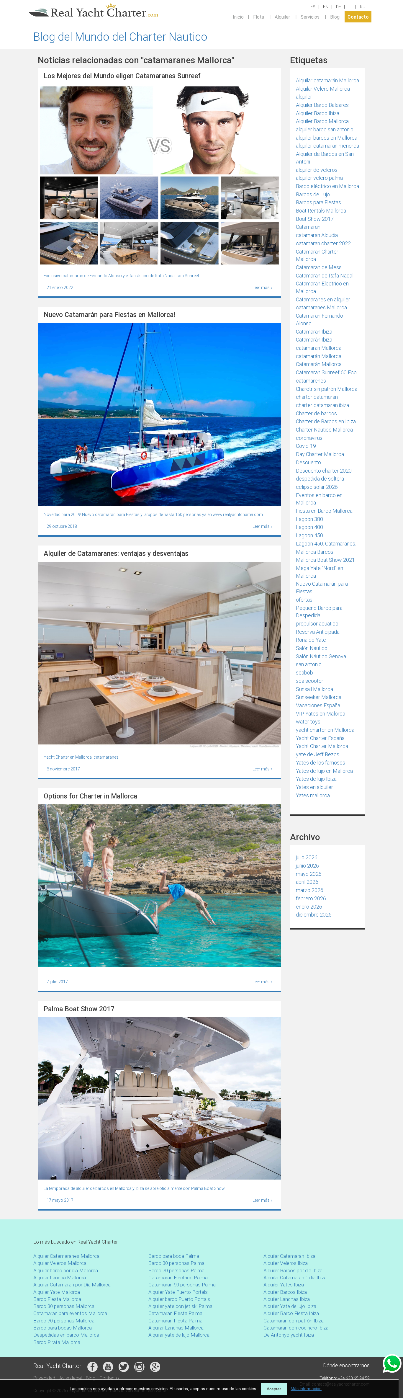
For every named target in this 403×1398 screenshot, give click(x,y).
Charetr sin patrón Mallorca (326, 389)
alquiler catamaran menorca (327, 146)
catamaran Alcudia (317, 235)
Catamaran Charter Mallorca (317, 255)
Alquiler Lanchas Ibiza (286, 1299)
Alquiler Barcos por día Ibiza (292, 1270)
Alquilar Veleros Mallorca (59, 1263)
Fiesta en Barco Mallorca (324, 511)
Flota (258, 16)
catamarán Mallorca (318, 356)
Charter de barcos (316, 413)
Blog (335, 16)
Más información (306, 1388)
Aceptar (274, 1388)
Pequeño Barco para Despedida (319, 612)
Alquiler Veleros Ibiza (285, 1263)
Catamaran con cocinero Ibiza (295, 1328)
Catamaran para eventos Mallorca (70, 1313)
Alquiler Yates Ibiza (283, 1285)
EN (325, 6)
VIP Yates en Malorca (320, 714)
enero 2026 (309, 907)
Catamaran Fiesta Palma (175, 1313)
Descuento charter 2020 (324, 471)
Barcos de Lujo (313, 194)
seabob (304, 672)
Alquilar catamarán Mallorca (327, 80)
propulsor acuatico (317, 623)
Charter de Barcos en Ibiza (326, 421)
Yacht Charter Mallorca (322, 746)
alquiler (304, 97)
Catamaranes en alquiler (323, 299)
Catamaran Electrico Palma (178, 1278)
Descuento (308, 462)
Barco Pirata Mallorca (56, 1342)
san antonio (309, 664)
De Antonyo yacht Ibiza (288, 1335)
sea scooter (309, 681)
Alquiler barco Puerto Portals (179, 1299)
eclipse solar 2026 (317, 487)
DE (338, 6)
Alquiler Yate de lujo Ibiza (289, 1306)
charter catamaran (317, 397)
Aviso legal (70, 1378)
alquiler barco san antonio (324, 129)
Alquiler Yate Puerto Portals (178, 1292)
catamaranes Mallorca (321, 307)
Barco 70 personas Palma (176, 1270)
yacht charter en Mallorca (325, 730)
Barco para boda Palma (173, 1256)
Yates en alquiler (314, 787)
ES (312, 6)
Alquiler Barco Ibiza (317, 113)
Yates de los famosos (320, 763)
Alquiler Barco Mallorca (322, 121)
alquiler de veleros (317, 170)
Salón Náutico (311, 648)
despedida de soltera (320, 479)
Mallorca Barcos (314, 552)
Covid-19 (306, 446)
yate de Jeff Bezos (317, 754)
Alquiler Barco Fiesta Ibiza (291, 1313)
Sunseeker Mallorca (318, 697)
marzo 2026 (309, 890)
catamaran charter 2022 (323, 243)
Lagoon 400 (309, 527)
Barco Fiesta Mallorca (57, 1299)
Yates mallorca (313, 795)
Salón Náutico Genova (321, 656)
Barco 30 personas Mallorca (63, 1306)
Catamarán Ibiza (314, 340)
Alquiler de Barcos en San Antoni (325, 158)
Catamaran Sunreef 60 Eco (326, 372)
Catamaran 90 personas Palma (182, 1285)
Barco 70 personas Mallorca (63, 1321)
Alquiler (282, 16)
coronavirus (309, 438)
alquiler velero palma (319, 178)
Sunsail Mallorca (314, 689)
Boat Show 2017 (315, 219)
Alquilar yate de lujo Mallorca (178, 1335)
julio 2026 (306, 857)
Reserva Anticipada (318, 632)
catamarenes (311, 381)
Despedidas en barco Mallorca (66, 1335)
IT (350, 6)
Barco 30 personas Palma (176, 1263)
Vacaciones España (318, 705)
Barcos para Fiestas (318, 202)
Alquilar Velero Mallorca (323, 89)
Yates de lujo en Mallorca (324, 771)
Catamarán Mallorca (319, 364)
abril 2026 (307, 882)
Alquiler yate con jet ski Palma (180, 1306)
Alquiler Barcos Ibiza (285, 1292)
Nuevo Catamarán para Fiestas (322, 588)
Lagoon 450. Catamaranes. (326, 543)
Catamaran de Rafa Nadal (324, 275)
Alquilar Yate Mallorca (56, 1292)
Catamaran (308, 227)
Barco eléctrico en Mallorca (327, 186)
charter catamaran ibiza (322, 405)
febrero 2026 (311, 898)
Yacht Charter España (320, 738)
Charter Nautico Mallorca (324, 430)
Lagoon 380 (309, 519)
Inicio (238, 16)
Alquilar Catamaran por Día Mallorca (72, 1285)
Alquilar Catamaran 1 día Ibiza (295, 1278)
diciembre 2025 (314, 915)
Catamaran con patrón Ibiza (293, 1321)
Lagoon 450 (309, 535)
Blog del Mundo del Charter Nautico (120, 36)
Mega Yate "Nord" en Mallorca (319, 572)
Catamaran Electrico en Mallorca (322, 287)
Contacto (358, 16)
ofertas (304, 600)
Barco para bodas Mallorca (62, 1328)
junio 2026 (307, 866)
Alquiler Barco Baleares (322, 105)
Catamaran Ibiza (314, 332)
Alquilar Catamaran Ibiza (289, 1256)
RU (362, 6)
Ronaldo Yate (311, 640)
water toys (308, 721)
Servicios (310, 16)
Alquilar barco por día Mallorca (65, 1270)
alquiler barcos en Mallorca (326, 138)
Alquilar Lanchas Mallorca (176, 1328)
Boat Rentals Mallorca (321, 211)
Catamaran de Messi (319, 267)
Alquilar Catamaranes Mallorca (66, 1256)
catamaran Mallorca (318, 348)
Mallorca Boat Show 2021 (325, 560)
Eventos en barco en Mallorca (319, 499)
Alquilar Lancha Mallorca (59, 1278)
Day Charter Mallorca (320, 454)
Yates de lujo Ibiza (316, 779)
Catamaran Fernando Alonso (319, 319)
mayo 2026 (309, 874)
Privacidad (44, 1378)
